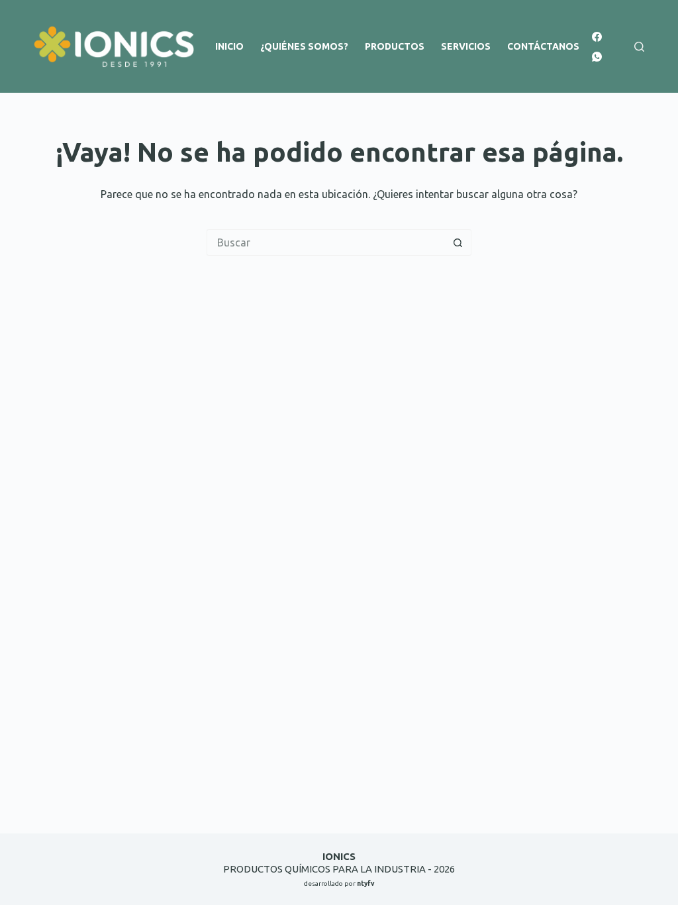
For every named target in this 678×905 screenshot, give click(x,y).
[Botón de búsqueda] (458, 242)
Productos (394, 46)
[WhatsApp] (597, 57)
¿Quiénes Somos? (304, 46)
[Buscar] (639, 47)
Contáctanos (543, 46)
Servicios (466, 46)
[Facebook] (597, 37)
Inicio (229, 46)
